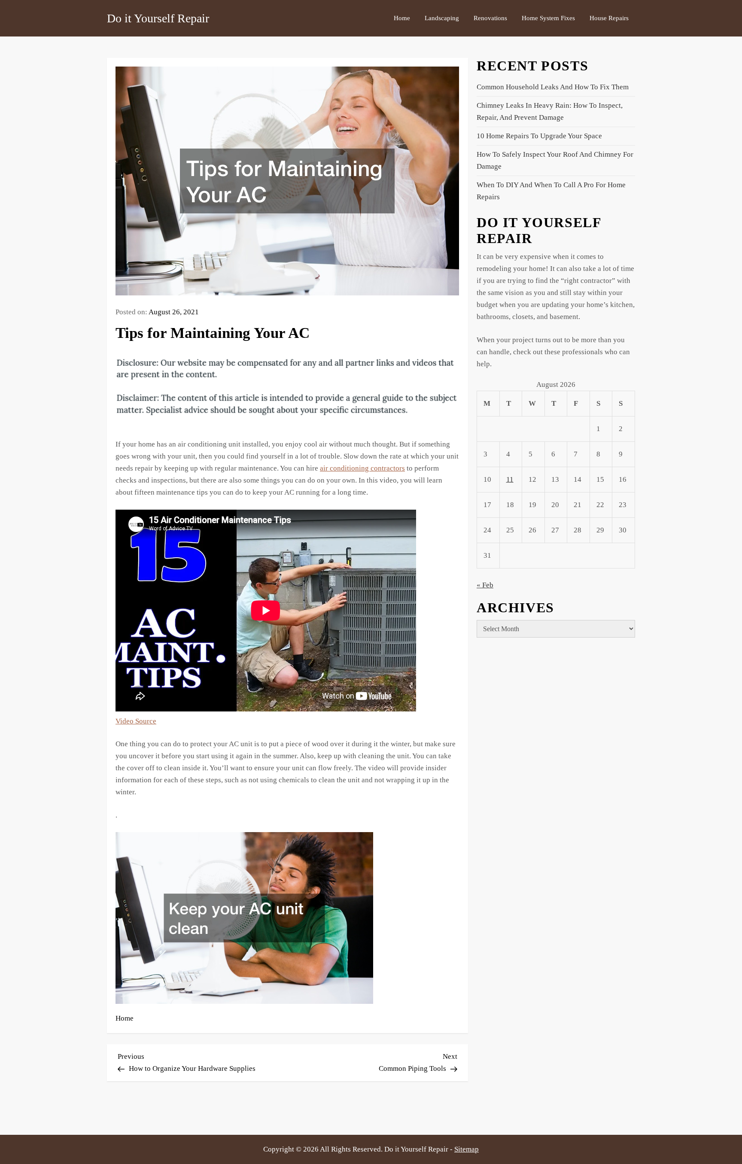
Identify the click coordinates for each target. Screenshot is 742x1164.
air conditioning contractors (362, 468)
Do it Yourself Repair (158, 18)
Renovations (490, 18)
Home (402, 18)
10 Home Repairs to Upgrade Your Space (539, 136)
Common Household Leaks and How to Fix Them (553, 87)
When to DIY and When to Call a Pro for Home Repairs (551, 191)
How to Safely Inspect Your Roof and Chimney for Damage (555, 160)
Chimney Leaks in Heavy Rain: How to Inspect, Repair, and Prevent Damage (550, 111)
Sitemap (466, 1149)
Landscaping (442, 18)
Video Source (136, 721)
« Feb (485, 585)
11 (510, 479)
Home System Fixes (548, 18)
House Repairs (609, 18)
